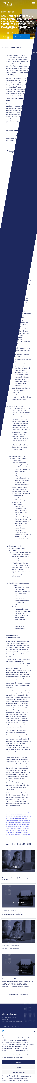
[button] (34, 1031)
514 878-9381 (15, 1026)
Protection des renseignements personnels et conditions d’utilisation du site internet (20, 1078)
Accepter (18, 1062)
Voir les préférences (18, 1072)
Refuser (18, 1067)
